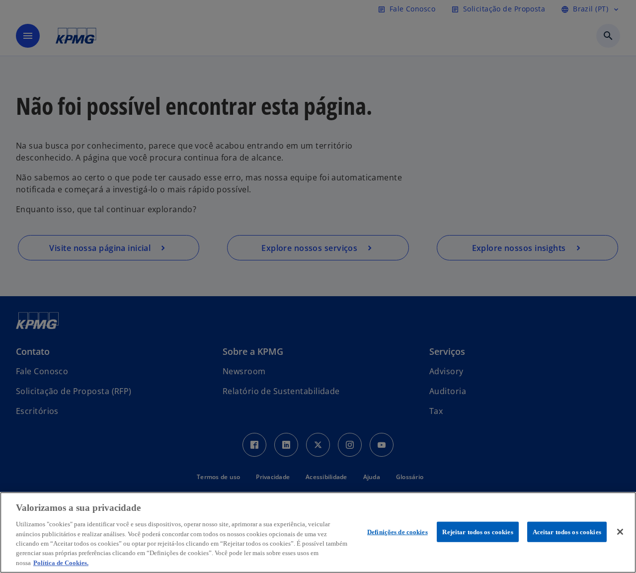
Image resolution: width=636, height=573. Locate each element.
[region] (318, 532)
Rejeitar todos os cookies (477, 531)
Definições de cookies (397, 531)
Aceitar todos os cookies (567, 531)
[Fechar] (620, 532)
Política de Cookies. (60, 563)
